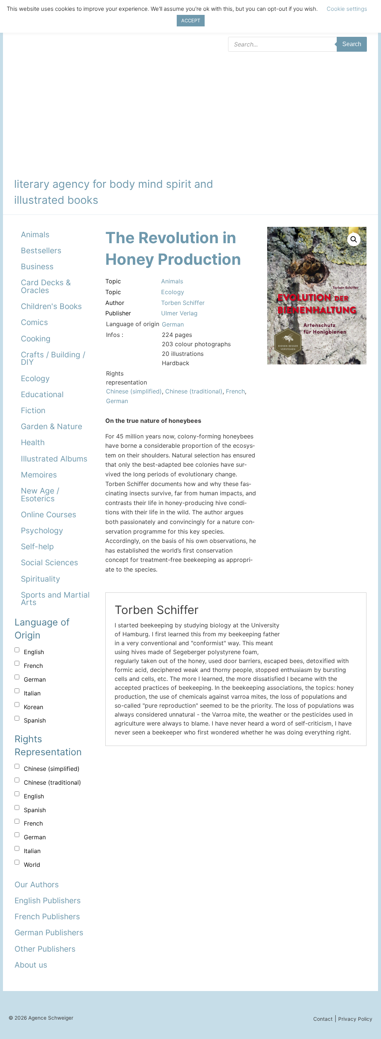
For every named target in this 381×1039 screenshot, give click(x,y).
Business (37, 266)
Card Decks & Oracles (46, 286)
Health (33, 442)
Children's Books (51, 306)
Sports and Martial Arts (55, 598)
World (32, 864)
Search (351, 44)
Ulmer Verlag (179, 313)
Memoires (39, 474)
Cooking (36, 338)
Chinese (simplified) (52, 768)
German (35, 679)
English (34, 652)
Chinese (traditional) (52, 782)
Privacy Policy (355, 1019)
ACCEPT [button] (190, 20)
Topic (113, 281)
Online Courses (48, 514)
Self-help (37, 546)
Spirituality (40, 578)
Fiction (33, 410)
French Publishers (47, 916)
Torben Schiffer (183, 302)
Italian (32, 693)
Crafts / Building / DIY (53, 358)
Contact (323, 1019)
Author (114, 302)
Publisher (118, 313)
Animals (35, 234)
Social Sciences (49, 562)
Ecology (35, 378)
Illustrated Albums (54, 458)
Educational (42, 394)
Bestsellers (41, 250)
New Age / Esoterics (40, 494)
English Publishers (48, 900)
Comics (34, 322)
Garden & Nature (51, 426)
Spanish (35, 720)
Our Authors (37, 884)
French (33, 665)
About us (31, 964)
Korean (33, 707)
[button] (354, 239)
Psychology (42, 530)
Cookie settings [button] (347, 8)
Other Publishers (45, 948)
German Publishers (49, 932)
